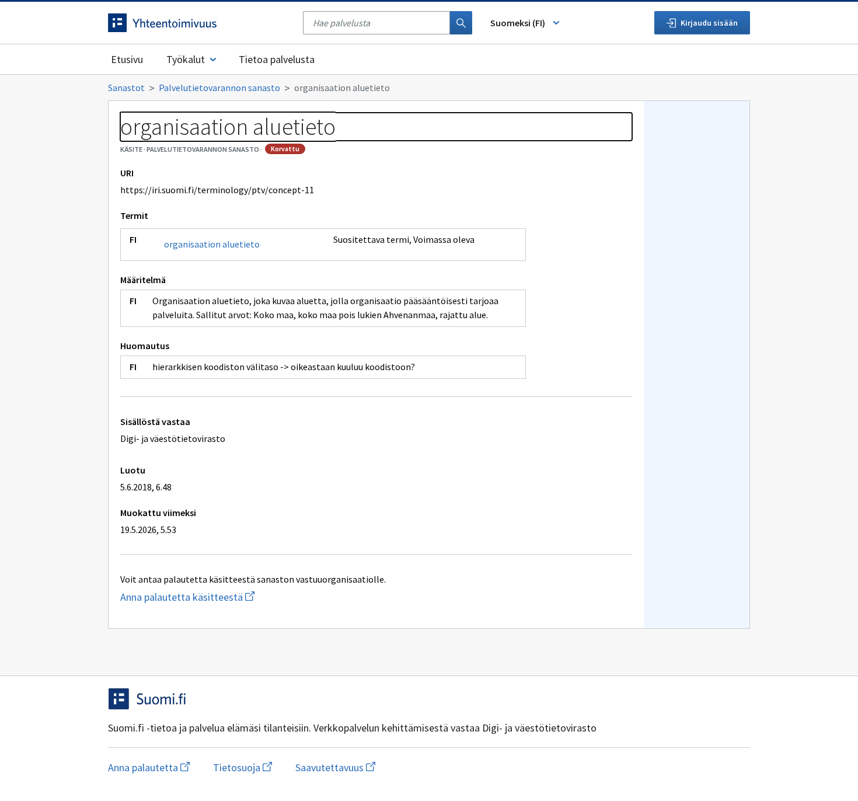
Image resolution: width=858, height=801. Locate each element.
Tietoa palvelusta (277, 59)
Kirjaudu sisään (709, 23)
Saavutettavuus (335, 767)
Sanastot (126, 87)
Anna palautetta (149, 767)
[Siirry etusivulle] (199, 22)
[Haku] (461, 22)
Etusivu (127, 59)
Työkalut (185, 59)
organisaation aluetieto (212, 244)
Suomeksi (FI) (517, 23)
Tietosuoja (242, 767)
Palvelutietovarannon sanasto (219, 87)
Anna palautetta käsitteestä (210, 597)
